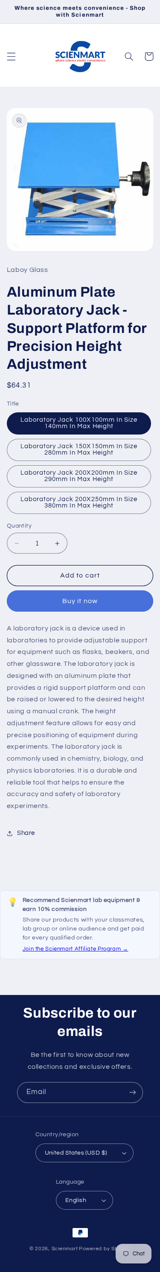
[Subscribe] (133, 1092)
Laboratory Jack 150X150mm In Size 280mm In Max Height (79, 449)
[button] (11, 56)
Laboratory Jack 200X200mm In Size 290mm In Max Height (79, 476)
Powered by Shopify (105, 1248)
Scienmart (65, 1248)
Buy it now (80, 601)
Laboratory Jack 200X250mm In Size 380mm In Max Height (79, 502)
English (75, 1200)
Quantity (19, 526)
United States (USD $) (76, 1153)
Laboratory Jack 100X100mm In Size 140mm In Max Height (79, 423)
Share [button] (26, 833)
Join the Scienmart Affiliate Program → (75, 949)
